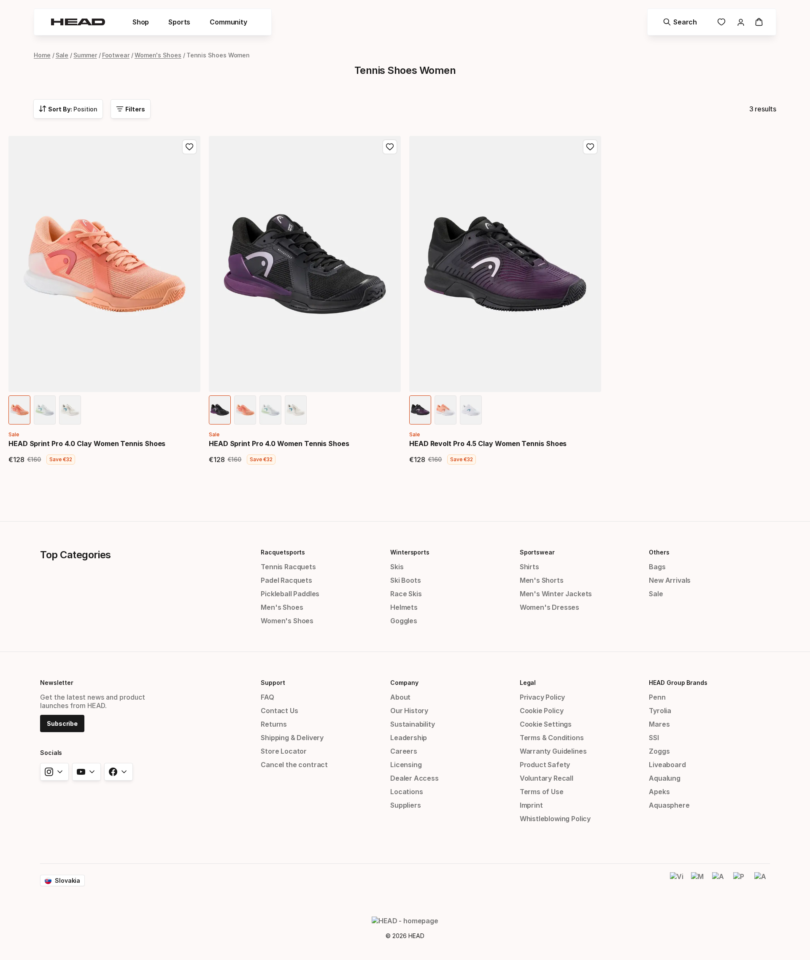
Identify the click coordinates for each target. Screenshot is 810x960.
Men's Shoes (282, 607)
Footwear (116, 55)
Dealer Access (414, 778)
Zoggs (659, 751)
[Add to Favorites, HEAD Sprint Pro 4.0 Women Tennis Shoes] (389, 146)
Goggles (403, 621)
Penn (657, 697)
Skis (396, 566)
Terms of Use (542, 791)
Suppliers (405, 805)
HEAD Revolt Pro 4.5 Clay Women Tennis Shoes (488, 443)
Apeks (659, 791)
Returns (274, 724)
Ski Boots (405, 580)
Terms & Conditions (552, 737)
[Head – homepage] (78, 22)
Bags (657, 566)
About (400, 697)
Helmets (404, 607)
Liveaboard (667, 764)
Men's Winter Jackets (556, 594)
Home (42, 55)
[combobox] (68, 109)
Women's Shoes (158, 55)
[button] (140, 22)
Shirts (529, 566)
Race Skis (405, 594)
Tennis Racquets (288, 566)
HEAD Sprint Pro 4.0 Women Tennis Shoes (279, 443)
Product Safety (545, 764)
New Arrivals (670, 580)
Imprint (531, 805)
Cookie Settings (546, 724)
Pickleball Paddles (290, 594)
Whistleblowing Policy (555, 818)
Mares (659, 724)
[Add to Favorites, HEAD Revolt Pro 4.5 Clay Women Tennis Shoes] (590, 146)
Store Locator (284, 751)
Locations (406, 791)
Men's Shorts (542, 580)
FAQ (267, 697)
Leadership (408, 737)
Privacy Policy (542, 697)
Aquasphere (669, 805)
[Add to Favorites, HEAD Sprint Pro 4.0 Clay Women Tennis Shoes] (189, 146)
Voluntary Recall (546, 778)
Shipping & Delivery (292, 737)
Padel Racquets (286, 580)
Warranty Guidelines (553, 751)
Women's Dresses (549, 607)
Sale (62, 55)
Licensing (405, 764)
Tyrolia (660, 710)
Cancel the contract (294, 764)
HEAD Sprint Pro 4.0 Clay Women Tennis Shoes (86, 443)
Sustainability (412, 724)
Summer (85, 55)
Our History (409, 710)
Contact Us (279, 710)
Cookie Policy (542, 710)
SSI (654, 737)
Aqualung (664, 778)
